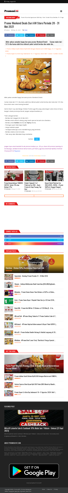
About (42, 4)
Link (37, 139)
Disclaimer (27, 4)
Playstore (17, 151)
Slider (25, 30)
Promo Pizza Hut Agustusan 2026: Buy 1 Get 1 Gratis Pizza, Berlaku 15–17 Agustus (30, 17)
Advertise (35, 4)
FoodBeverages (61, 17)
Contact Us (50, 4)
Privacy (56, 489)
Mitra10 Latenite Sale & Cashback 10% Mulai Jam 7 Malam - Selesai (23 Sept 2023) (33, 429)
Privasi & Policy (17, 4)
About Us (49, 489)
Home (8, 4)
